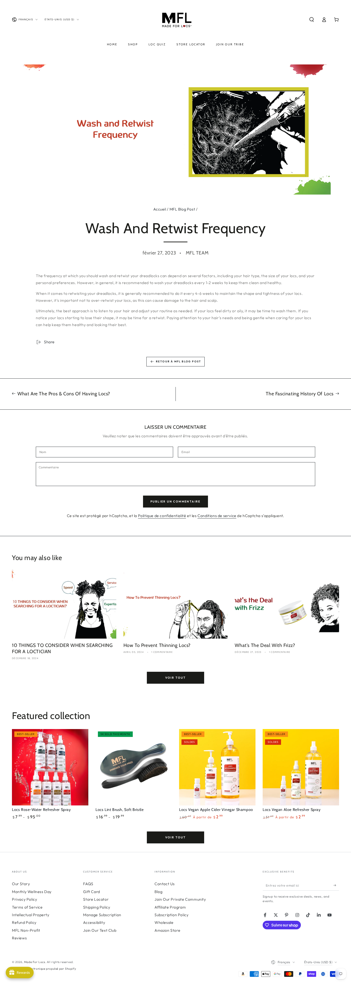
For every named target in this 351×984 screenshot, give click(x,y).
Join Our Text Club (99, 930)
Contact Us (164, 883)
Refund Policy (24, 922)
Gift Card (91, 891)
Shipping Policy (96, 907)
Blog (158, 891)
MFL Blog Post (182, 209)
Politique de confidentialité (162, 515)
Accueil (159, 209)
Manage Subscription (102, 914)
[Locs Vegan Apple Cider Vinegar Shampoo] (217, 767)
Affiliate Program (170, 907)
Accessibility (94, 922)
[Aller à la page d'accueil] (175, 19)
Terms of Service (27, 907)
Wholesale (163, 922)
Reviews (19, 938)
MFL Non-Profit (26, 930)
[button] (311, 19)
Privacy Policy (24, 899)
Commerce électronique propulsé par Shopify (44, 968)
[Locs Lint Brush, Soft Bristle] (134, 767)
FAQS (88, 883)
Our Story (21, 883)
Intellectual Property (30, 914)
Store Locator (96, 899)
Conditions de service (216, 515)
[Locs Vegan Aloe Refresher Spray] (301, 767)
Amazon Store (167, 930)
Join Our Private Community (180, 899)
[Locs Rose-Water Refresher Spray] (50, 767)
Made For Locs (34, 962)
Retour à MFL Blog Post (178, 361)
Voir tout (175, 677)
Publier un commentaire (175, 501)
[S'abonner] (336, 885)
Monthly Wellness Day (32, 891)
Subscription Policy (171, 914)
